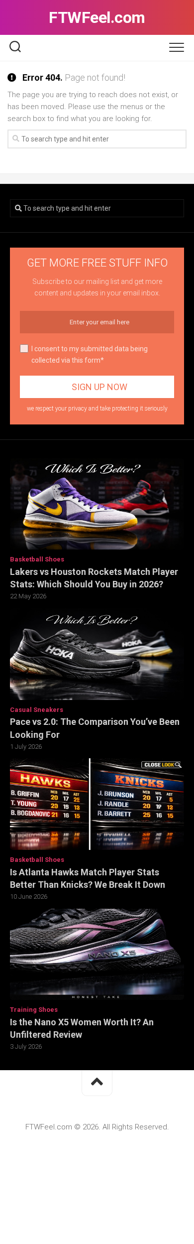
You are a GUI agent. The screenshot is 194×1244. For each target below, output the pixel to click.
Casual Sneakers (36, 709)
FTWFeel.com (97, 17)
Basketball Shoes (37, 559)
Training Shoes (34, 1009)
